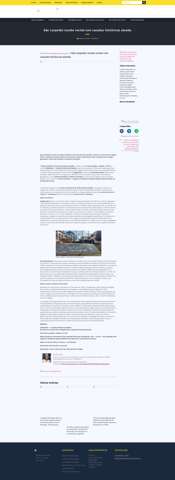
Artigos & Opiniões (87, 2)
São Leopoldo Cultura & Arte (117, 20)
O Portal (33, 2)
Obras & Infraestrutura (71, 472)
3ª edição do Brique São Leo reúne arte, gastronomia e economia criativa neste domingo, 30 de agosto (51, 421)
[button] (122, 131)
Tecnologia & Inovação (74, 20)
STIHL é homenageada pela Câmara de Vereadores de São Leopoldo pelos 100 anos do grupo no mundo (104, 421)
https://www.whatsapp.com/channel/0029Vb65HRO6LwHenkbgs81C (85, 364)
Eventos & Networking (137, 20)
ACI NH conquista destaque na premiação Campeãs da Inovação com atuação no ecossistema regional (78, 430)
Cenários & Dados (45, 2)
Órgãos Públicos (68, 468)
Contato (99, 2)
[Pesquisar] (144, 2)
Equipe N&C (58, 2)
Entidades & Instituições (56, 20)
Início (42, 53)
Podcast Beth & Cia (72, 2)
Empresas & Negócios (37, 20)
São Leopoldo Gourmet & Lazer (95, 20)
